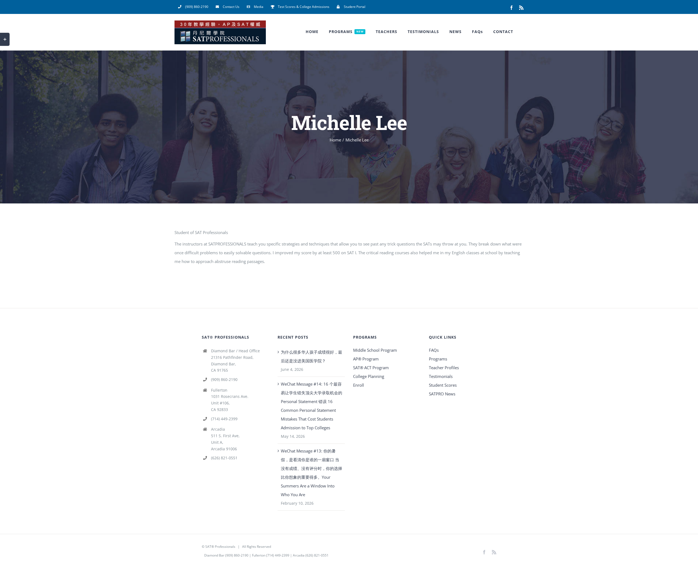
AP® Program (366, 359)
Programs (438, 359)
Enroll (358, 385)
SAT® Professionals (220, 546)
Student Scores (443, 385)
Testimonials (441, 376)
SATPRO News (442, 394)
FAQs (434, 350)
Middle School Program (375, 350)
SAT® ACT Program (371, 367)
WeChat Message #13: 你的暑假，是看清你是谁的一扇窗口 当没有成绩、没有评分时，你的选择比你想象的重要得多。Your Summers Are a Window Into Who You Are (311, 472)
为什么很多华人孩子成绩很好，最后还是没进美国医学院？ (311, 356)
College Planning (368, 376)
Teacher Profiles (444, 367)
